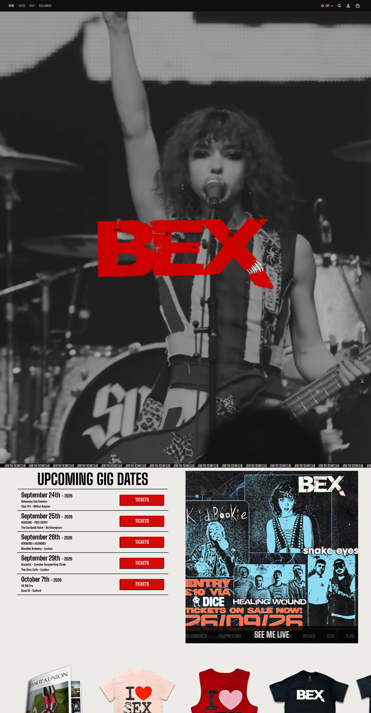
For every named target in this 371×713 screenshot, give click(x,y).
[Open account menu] (348, 6)
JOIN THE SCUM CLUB (11, 466)
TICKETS (142, 500)
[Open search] (339, 6)
